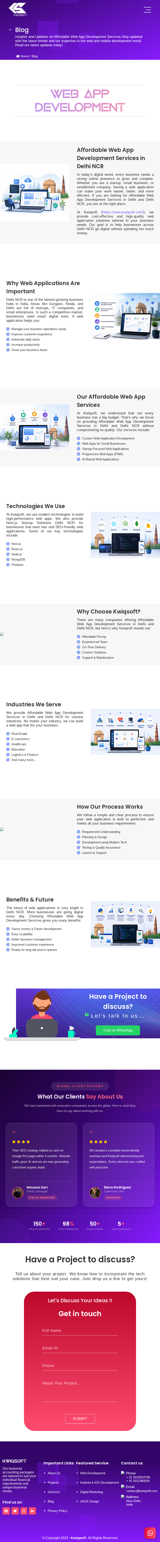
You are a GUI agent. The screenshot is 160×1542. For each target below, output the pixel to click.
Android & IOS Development (99, 1482)
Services (54, 1492)
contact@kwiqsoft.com (142, 1491)
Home (25, 56)
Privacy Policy (57, 1511)
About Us (54, 1473)
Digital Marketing (91, 1492)
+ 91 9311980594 (138, 1481)
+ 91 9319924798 (138, 1477)
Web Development (92, 1473)
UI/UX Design (89, 1501)
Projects (53, 1482)
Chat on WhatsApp (117, 1030)
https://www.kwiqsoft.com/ (122, 212)
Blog (35, 56)
